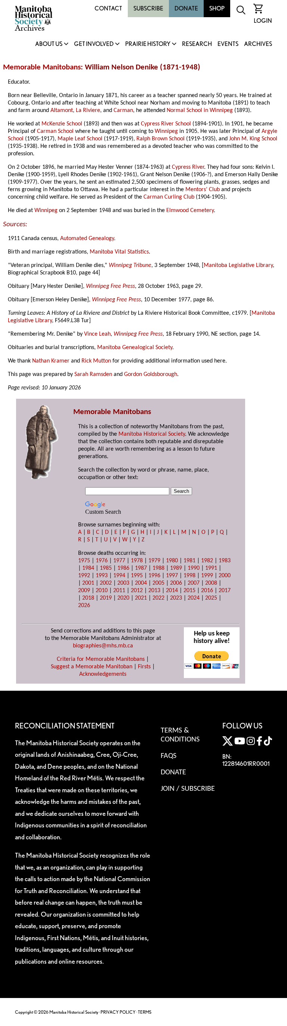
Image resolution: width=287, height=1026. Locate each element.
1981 (189, 561)
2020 (123, 598)
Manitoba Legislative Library (238, 265)
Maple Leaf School (80, 139)
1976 (102, 561)
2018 (88, 598)
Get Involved (94, 44)
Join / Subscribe (188, 789)
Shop (217, 8)
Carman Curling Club (169, 197)
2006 (176, 583)
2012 (137, 591)
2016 (207, 591)
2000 (225, 576)
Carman (123, 111)
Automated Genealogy (87, 239)
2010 (102, 591)
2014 (172, 591)
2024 (194, 598)
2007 (194, 583)
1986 (123, 568)
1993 (102, 576)
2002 (106, 583)
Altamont (61, 111)
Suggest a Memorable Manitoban (91, 667)
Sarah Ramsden (93, 374)
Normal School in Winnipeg (200, 111)
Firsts (144, 667)
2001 (88, 583)
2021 (141, 598)
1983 (225, 561)
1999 (207, 576)
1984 (88, 568)
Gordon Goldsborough (150, 374)
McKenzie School (61, 124)
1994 (119, 576)
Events (227, 44)
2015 (189, 591)
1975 (84, 561)
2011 (119, 591)
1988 (158, 568)
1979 (154, 561)
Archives (258, 44)
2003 (123, 583)
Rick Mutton (96, 361)
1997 (172, 576)
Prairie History (147, 44)
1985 (106, 568)
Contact (108, 8)
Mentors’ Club (202, 190)
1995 (137, 576)
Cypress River (188, 167)
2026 (84, 606)
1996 (154, 576)
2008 (211, 583)
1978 (137, 561)
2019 (106, 598)
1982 (207, 561)
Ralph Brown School (160, 139)
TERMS (144, 1012)
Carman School (55, 131)
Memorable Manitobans (42, 67)
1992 (84, 576)
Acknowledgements (102, 674)
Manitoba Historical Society (151, 434)
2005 (158, 583)
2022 (158, 598)
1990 (194, 568)
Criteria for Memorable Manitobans (101, 659)
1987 (141, 568)
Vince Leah (97, 334)
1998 (189, 576)
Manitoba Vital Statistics (119, 252)
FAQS (168, 756)
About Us (48, 44)
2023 (176, 598)
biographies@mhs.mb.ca (103, 646)
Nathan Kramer (51, 361)
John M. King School (253, 139)
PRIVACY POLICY (118, 1012)
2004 (141, 583)
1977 (119, 561)
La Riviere (88, 111)
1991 (211, 568)
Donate (186, 8)
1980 (172, 561)
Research (197, 44)
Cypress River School (166, 124)
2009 (84, 591)
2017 (225, 591)
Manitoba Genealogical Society (134, 348)
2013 (154, 591)
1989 (176, 568)
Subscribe (148, 8)
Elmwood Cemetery (190, 211)
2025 (211, 598)
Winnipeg (166, 131)
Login (263, 20)
